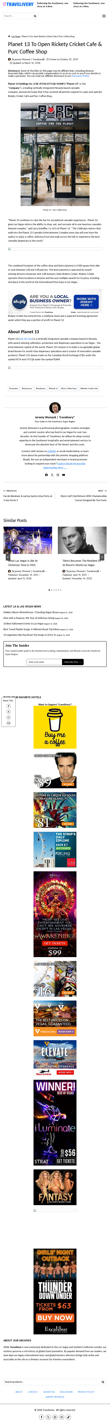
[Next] (102, 557)
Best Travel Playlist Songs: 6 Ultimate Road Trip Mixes (31, 629)
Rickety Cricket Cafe (89, 388)
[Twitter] (48, 1417)
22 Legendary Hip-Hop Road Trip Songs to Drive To (29, 634)
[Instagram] (55, 1417)
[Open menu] (104, 16)
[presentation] (27, 540)
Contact (33, 1392)
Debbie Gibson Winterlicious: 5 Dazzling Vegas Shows (31, 612)
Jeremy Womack (55, 1397)
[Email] (8, 723)
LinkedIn (52, 451)
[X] (8, 711)
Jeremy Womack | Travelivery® (30, 59)
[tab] (49, 590)
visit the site (25, 338)
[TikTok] (68, 1417)
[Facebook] (8, 706)
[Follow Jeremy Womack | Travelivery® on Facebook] (46, 474)
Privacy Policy (86, 1392)
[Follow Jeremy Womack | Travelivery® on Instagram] (57, 474)
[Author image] (9, 59)
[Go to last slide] (8, 557)
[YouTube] (61, 1417)
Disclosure (66, 1392)
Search (104, 1382)
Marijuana (40, 388)
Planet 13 (53, 388)
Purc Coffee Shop (69, 388)
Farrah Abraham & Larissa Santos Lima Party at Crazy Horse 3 (27, 495)
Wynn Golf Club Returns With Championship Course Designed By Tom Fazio (84, 495)
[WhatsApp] (8, 717)
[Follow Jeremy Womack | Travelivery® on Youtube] (63, 474)
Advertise (49, 1392)
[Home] (9, 36)
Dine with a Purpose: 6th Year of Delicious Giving (28, 618)
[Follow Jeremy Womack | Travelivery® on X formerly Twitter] (52, 474)
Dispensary (27, 388)
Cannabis (13, 388)
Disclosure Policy (80, 75)
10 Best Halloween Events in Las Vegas (23, 623)
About (19, 1392)
